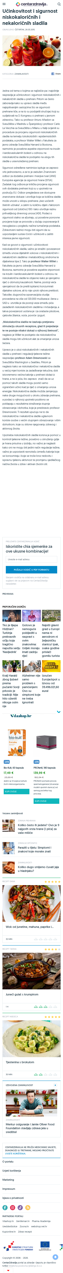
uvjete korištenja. (15, 1153)
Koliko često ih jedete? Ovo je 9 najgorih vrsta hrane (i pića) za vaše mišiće (38, 829)
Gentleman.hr (23, 1221)
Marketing (8, 1179)
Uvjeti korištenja (11, 1170)
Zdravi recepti (25, 1231)
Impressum (8, 1189)
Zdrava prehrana (27, 820)
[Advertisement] (31, 504)
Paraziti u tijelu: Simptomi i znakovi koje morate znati (34, 849)
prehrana (7, 594)
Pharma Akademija (41, 1221)
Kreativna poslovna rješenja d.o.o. (25, 1265)
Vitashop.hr (8, 1221)
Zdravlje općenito (27, 843)
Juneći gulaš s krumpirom (22, 994)
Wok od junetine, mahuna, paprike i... (30, 927)
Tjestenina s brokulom (20, 1062)
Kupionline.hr (9, 1231)
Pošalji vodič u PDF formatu (31, 569)
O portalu (7, 1161)
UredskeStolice (9, 1226)
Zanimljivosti (22, 74)
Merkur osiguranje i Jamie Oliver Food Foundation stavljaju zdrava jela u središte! (30, 1128)
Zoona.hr (24, 1226)
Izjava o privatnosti (13, 1198)
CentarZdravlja (31, 4)
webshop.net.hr (39, 1226)
